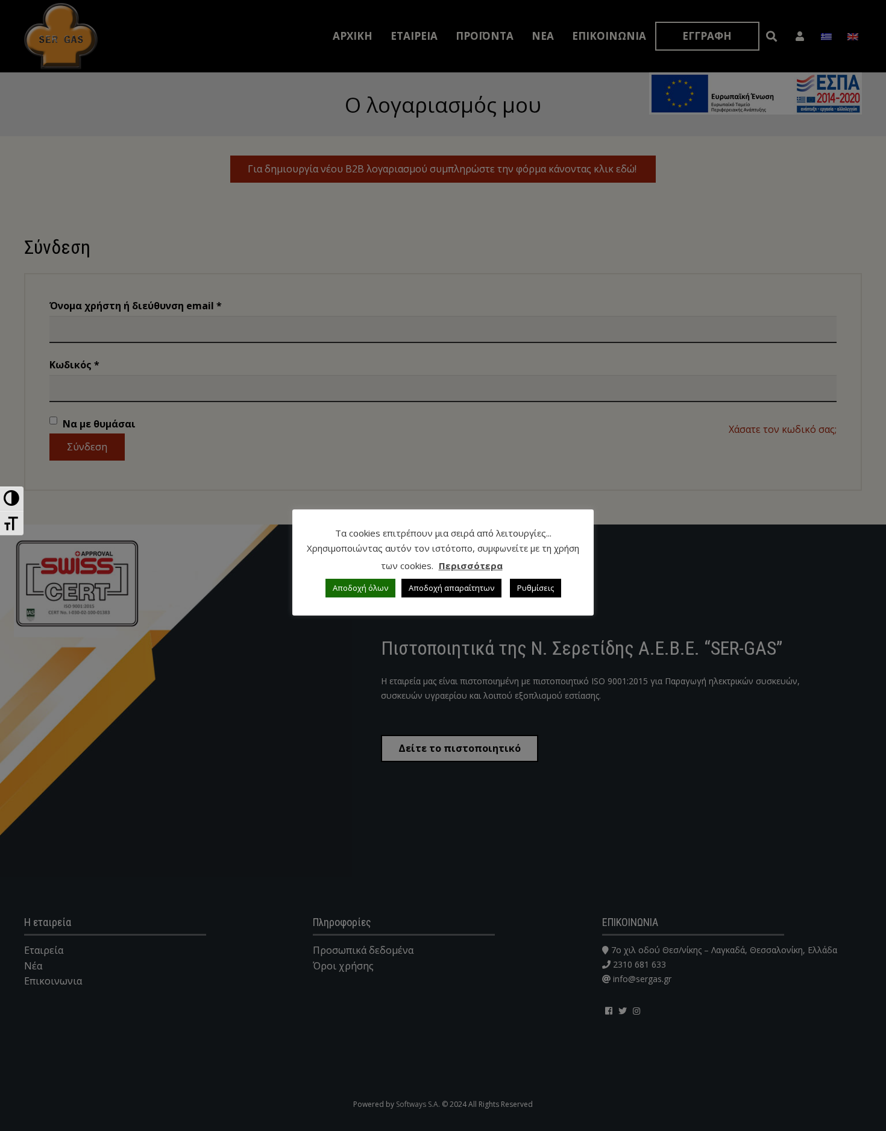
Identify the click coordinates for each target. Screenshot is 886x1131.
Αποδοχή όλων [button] (360, 587)
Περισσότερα (471, 565)
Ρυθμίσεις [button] (535, 587)
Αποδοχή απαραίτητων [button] (451, 587)
